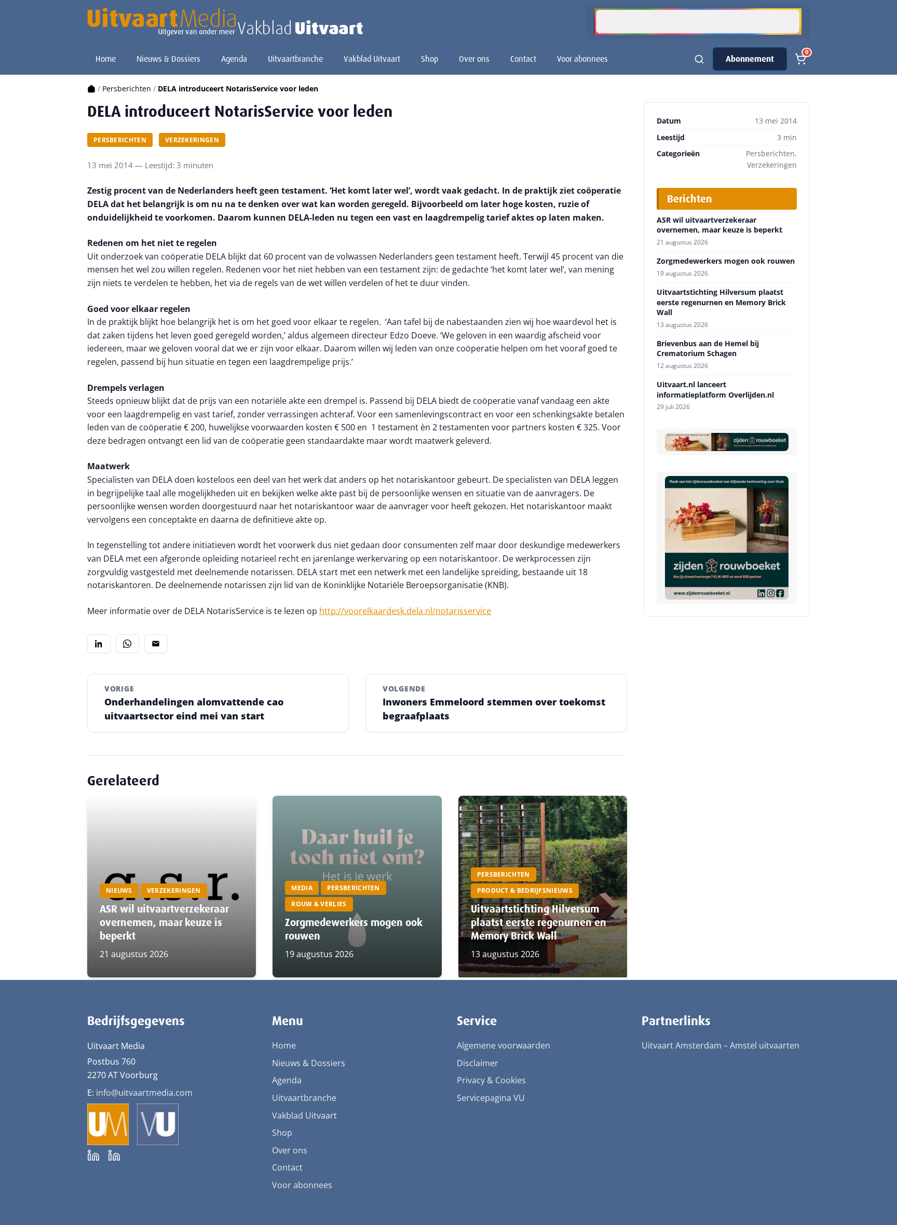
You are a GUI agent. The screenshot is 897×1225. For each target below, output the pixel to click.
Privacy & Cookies (491, 1080)
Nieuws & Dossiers (168, 58)
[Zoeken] (699, 59)
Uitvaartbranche (295, 58)
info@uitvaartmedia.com (144, 1092)
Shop (429, 58)
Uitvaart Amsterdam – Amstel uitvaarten (720, 1045)
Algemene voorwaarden (503, 1045)
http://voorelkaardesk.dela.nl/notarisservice (405, 611)
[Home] (91, 88)
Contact (523, 58)
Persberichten (126, 88)
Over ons (474, 58)
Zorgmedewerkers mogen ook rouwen (726, 261)
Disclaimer (477, 1063)
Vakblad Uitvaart (372, 58)
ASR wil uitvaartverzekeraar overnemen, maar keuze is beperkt (164, 922)
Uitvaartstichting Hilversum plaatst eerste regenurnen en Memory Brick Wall (538, 922)
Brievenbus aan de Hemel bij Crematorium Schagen (708, 348)
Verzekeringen (192, 139)
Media (301, 887)
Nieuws (119, 890)
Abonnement (750, 58)
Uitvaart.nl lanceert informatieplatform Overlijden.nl (715, 389)
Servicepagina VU (491, 1098)
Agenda (234, 58)
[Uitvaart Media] (225, 22)
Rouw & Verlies (318, 904)
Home (106, 58)
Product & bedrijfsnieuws (525, 890)
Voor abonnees (582, 58)
